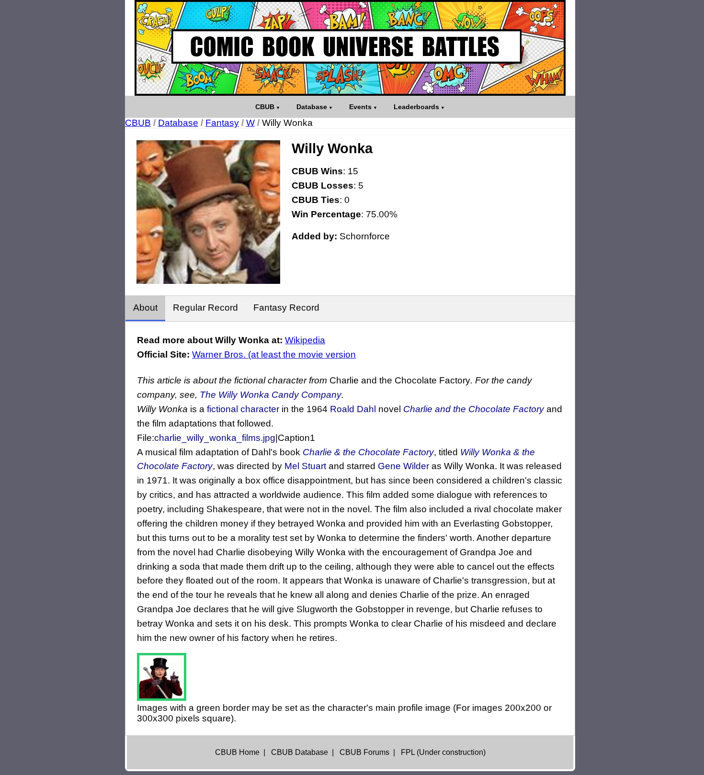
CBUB (264, 107)
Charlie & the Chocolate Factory (368, 452)
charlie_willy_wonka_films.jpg (214, 438)
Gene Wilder (403, 466)
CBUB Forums (364, 752)
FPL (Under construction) (443, 752)
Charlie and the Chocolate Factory (473, 409)
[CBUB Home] (350, 48)
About (145, 308)
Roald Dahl (353, 409)
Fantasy (222, 123)
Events (360, 107)
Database (311, 107)
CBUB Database (299, 752)
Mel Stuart (305, 466)
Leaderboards (416, 107)
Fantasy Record (286, 308)
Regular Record (205, 308)
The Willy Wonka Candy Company (270, 395)
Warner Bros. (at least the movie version (274, 354)
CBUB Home (237, 752)
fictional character (243, 409)
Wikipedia (305, 340)
